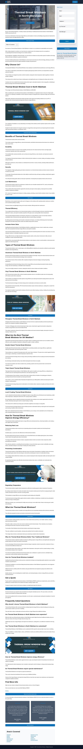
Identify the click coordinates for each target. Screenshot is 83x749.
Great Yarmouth (10, 738)
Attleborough (33, 736)
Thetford (32, 737)
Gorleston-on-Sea (34, 734)
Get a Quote (29, 22)
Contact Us (30, 388)
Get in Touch (30, 197)
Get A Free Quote (30, 725)
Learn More (30, 315)
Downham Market (34, 740)
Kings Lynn (33, 738)
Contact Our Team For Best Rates (30, 132)
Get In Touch (67, 48)
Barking (6, 690)
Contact (75, 1)
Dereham (8, 741)
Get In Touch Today (30, 40)
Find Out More (30, 516)
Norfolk (8, 736)
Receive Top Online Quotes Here (30, 694)
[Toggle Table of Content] (16, 45)
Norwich (8, 737)
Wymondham (9, 740)
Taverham (9, 734)
